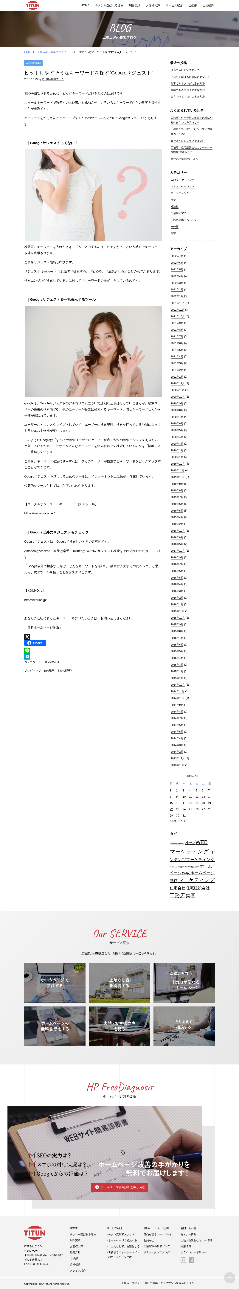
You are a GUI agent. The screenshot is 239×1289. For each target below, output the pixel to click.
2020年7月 (177, 416)
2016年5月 (177, 577)
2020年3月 (177, 443)
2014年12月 (178, 684)
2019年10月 (178, 477)
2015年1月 (177, 678)
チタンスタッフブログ (157, 1252)
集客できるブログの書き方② (188, 90)
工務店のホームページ (184, 219)
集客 (173, 233)
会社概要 (208, 5)
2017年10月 (178, 550)
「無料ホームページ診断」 (43, 627)
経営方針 (75, 1252)
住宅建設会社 (198, 888)
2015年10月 (178, 617)
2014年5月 (177, 731)
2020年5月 (177, 430)
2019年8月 (177, 490)
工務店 (177, 895)
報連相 (175, 206)
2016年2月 (177, 597)
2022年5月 (177, 269)
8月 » (182, 821)
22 (171, 809)
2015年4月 (177, 657)
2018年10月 (178, 530)
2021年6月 (177, 343)
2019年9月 (177, 483)
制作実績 (134, 5)
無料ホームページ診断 (157, 1228)
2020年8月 (177, 410)
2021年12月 (178, 302)
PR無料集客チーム (53, 79)
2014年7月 (177, 718)
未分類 (175, 226)
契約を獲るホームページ (158, 1234)
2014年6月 (177, 724)
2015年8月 (177, 631)
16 (177, 803)
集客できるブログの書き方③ (188, 83)
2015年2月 (177, 671)
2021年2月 (177, 369)
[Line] (93, 651)
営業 (173, 199)
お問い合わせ (188, 1228)
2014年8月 (177, 711)
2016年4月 (177, 584)
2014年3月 (177, 745)
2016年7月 (177, 564)
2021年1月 (177, 376)
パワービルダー (192, 867)
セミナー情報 (188, 1234)
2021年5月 (177, 349)
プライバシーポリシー (194, 1252)
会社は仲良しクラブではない (188, 140)
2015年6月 (177, 644)
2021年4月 (177, 356)
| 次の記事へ (66, 670)
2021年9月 (177, 322)
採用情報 (186, 1246)
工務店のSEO (33, 62)
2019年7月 (177, 497)
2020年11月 (177, 389)
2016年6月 (177, 570)
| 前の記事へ (49, 670)
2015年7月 (177, 637)
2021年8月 (177, 329)
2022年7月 (177, 255)
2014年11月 (177, 691)
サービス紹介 (174, 5)
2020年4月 (177, 436)
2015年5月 (177, 651)
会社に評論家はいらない (185, 158)
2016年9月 (177, 557)
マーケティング (180, 193)
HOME (85, 5)
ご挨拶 (192, 5)
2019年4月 (177, 517)
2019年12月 (178, 463)
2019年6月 (177, 503)
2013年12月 (178, 758)
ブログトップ (32, 670)
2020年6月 (177, 423)
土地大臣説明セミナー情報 (196, 1240)
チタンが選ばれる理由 (109, 5)
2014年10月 (178, 698)
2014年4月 (177, 738)
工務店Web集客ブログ (50, 52)
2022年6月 (177, 262)
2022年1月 (177, 296)
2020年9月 (177, 403)
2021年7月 (177, 336)
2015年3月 (177, 664)
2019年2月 (177, 523)
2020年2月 (177, 450)
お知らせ (149, 1240)
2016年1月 (177, 604)
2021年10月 (178, 316)
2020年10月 (178, 396)
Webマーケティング (182, 179)
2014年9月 (177, 704)
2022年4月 (177, 276)
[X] (93, 637)
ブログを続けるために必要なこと (190, 76)
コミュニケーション (182, 186)
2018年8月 (177, 537)
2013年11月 (177, 765)
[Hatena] (93, 657)
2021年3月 (177, 363)
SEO (190, 842)
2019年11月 (177, 470)
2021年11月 (177, 309)
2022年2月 (177, 289)
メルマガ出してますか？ (185, 69)
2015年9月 (177, 624)
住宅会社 (177, 888)
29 (171, 815)
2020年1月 (177, 456)
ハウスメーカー (177, 867)
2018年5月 (177, 544)
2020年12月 (178, 383)
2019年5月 (177, 510)
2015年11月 (177, 611)
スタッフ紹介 (78, 1270)
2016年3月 (177, 590)
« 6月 (173, 821)
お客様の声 (153, 5)
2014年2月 (177, 751)
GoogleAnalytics (177, 843)
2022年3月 (177, 282)
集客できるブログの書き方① (188, 96)
